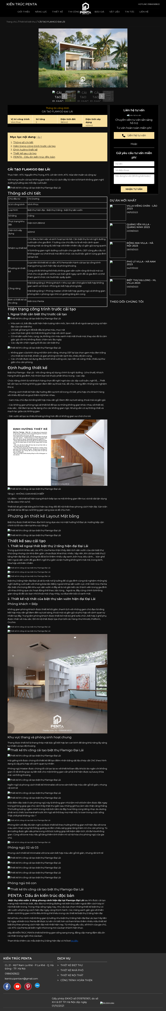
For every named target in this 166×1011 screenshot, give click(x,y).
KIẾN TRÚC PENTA (21, 4)
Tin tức (129, 11)
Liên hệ (143, 11)
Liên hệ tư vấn (136, 135)
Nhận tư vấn (134, 189)
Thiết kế (57, 11)
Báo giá (99, 11)
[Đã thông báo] (107, 1003)
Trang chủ (11, 21)
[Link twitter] (37, 985)
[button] (64, 96)
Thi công (73, 11)
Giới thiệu (24, 11)
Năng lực (41, 11)
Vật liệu (114, 11)
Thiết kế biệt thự (27, 21)
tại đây (74, 940)
